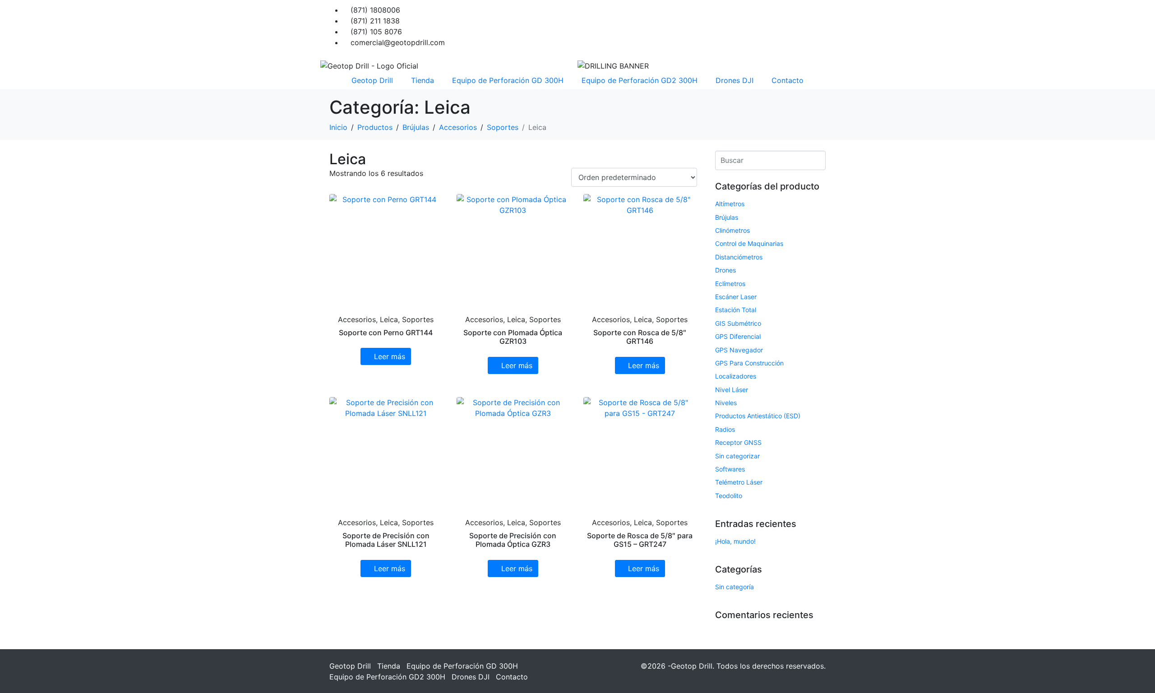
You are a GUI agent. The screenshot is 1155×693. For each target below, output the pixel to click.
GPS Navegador (739, 350)
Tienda (422, 80)
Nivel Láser (731, 389)
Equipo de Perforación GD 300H (508, 80)
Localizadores (735, 376)
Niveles (726, 403)
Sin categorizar (737, 456)
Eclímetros (730, 283)
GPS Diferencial (738, 336)
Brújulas (726, 217)
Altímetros (729, 204)
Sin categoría (734, 587)
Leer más (389, 356)
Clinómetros (732, 230)
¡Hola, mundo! (735, 541)
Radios (725, 429)
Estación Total (735, 310)
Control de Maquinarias (749, 243)
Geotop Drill (372, 80)
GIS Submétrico (738, 323)
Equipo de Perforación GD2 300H (640, 80)
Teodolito (728, 495)
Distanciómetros (738, 257)
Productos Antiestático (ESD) (757, 416)
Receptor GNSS (738, 442)
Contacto (788, 80)
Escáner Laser (736, 296)
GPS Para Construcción (749, 363)
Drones (725, 270)
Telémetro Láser (738, 482)
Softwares (730, 469)
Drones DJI (734, 80)
